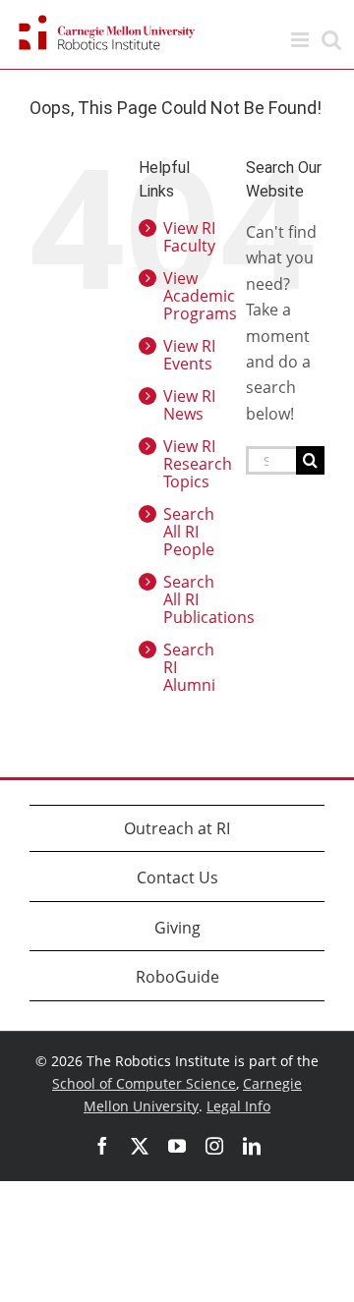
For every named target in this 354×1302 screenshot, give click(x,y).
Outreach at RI (177, 828)
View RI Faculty (189, 236)
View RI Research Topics (197, 463)
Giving (177, 927)
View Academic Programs (200, 295)
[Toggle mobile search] (331, 39)
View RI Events (189, 354)
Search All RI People (188, 531)
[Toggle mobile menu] (301, 39)
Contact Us (177, 877)
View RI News (189, 405)
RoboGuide (177, 977)
